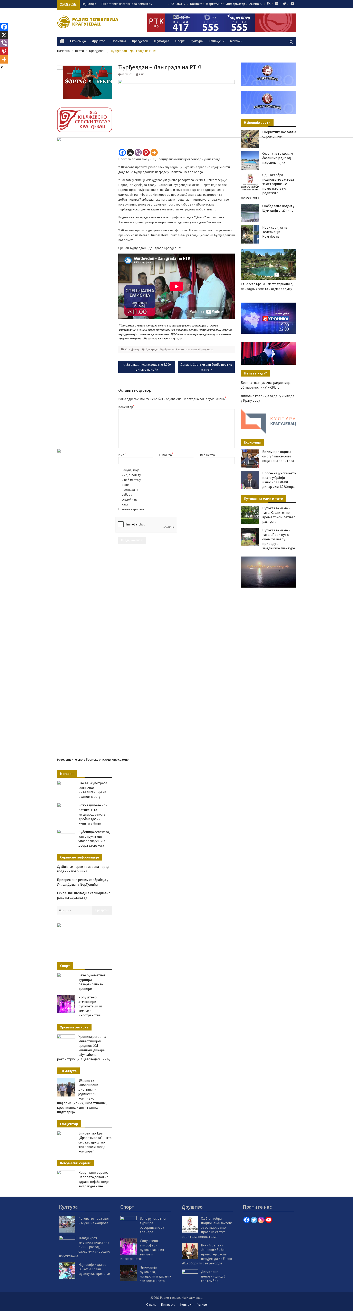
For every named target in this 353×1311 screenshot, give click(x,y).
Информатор (235, 4)
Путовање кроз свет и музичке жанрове (94, 1220)
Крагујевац (140, 41)
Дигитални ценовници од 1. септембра (213, 1276)
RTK (141, 74)
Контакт (196, 4)
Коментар (126, 406)
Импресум (168, 1304)
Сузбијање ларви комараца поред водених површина (83, 868)
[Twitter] (254, 1220)
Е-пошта (166, 454)
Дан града (152, 349)
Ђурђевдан (167, 349)
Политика (119, 41)
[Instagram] (261, 1220)
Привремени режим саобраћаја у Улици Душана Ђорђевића (82, 881)
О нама (176, 4)
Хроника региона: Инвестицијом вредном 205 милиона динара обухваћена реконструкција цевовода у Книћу (83, 1047)
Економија (78, 41)
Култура (197, 41)
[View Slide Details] (268, 318)
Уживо (254, 4)
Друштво (98, 41)
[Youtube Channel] (268, 1220)
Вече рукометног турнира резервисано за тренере (91, 982)
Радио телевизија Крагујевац (194, 349)
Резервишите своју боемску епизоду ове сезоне (92, 759)
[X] (130, 152)
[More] (154, 152)
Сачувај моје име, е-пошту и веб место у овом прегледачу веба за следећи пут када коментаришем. (132, 489)
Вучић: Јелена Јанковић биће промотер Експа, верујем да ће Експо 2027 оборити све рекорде (207, 1254)
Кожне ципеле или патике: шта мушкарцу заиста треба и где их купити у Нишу (93, 814)
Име (122, 454)
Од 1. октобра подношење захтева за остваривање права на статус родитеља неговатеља (207, 1227)
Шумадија (161, 41)
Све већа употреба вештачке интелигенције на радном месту (92, 790)
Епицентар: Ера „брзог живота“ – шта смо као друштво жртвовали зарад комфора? (95, 1142)
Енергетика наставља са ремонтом (279, 134)
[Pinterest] (146, 152)
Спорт (179, 41)
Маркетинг (214, 4)
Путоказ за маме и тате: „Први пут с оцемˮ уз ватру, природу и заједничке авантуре (278, 539)
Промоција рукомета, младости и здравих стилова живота (155, 1274)
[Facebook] (122, 152)
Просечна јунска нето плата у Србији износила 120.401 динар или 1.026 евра (279, 480)
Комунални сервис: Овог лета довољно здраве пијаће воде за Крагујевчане (93, 1179)
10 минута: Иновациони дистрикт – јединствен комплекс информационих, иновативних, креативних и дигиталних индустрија (82, 1096)
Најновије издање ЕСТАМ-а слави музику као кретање (94, 1269)
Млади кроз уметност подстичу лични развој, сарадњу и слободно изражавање (84, 1247)
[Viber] (138, 152)
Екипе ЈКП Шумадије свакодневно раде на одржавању (84, 895)
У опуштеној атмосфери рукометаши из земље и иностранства (90, 1006)
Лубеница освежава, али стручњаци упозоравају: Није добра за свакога (94, 839)
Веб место (207, 455)
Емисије (215, 41)
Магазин (236, 41)
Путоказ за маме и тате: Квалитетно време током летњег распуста (278, 515)
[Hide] (1, 67)
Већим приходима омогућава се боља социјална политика (278, 456)
